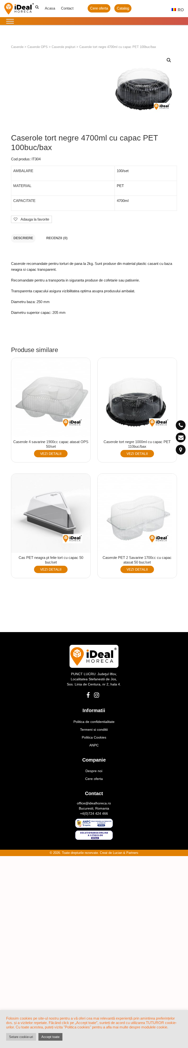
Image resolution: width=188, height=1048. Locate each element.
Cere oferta (99, 8)
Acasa (50, 8)
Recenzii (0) (57, 238)
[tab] (23, 238)
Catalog (123, 8)
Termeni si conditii (94, 729)
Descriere (23, 238)
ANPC (94, 745)
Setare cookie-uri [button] (21, 1037)
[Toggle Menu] (10, 21)
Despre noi (93, 771)
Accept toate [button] (50, 1037)
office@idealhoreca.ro (94, 803)
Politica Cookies (94, 737)
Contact (67, 8)
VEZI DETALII (50, 454)
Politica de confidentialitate (94, 722)
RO (178, 10)
